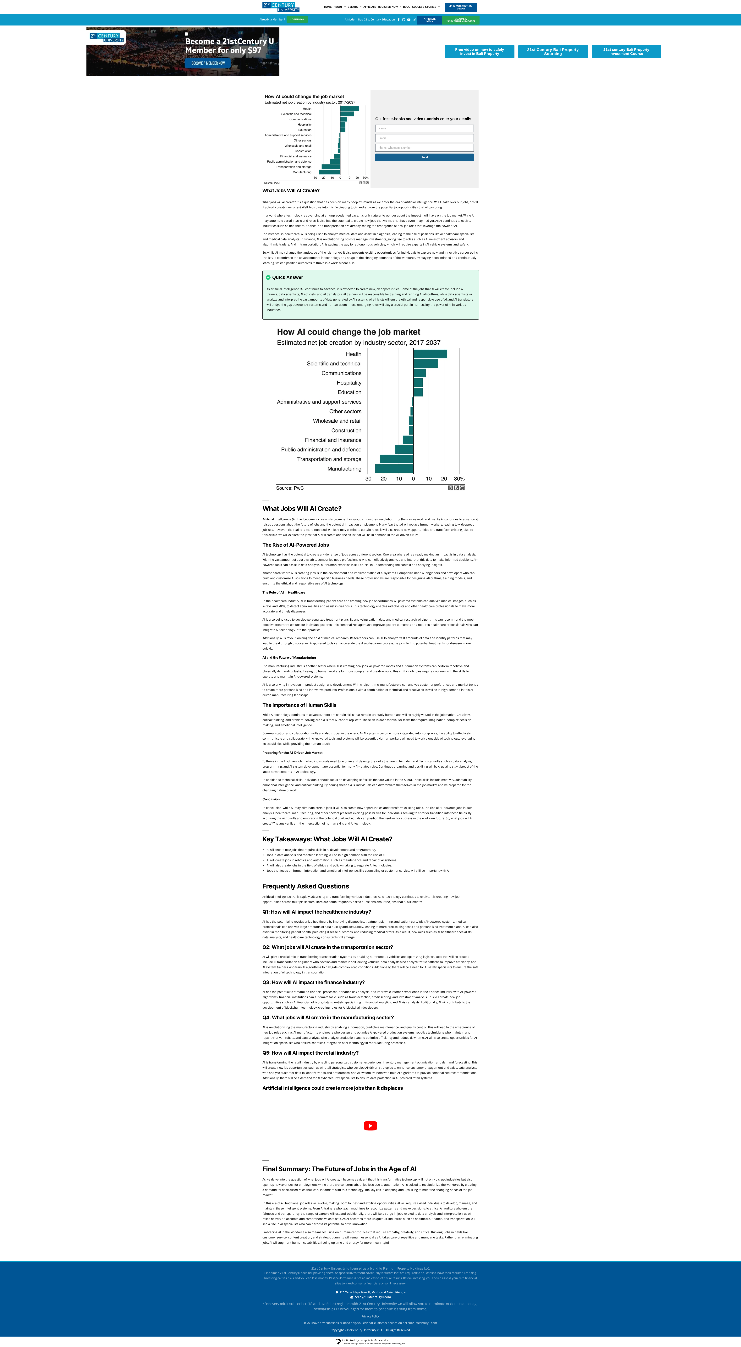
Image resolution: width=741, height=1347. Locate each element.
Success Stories (424, 16)
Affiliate (369, 16)
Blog (406, 16)
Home (328, 16)
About (338, 16)
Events (353, 16)
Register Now (388, 16)
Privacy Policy (370, 1336)
